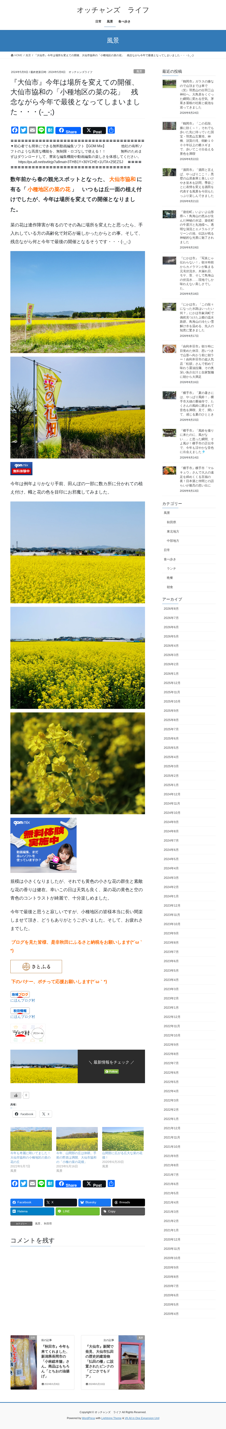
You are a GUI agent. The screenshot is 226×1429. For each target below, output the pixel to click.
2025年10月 (172, 701)
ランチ (171, 568)
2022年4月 (171, 1091)
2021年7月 (171, 1174)
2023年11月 (172, 915)
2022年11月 (172, 1026)
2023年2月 (171, 998)
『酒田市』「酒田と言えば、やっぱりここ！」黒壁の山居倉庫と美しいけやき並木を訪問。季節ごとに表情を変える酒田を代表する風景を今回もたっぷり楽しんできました (197, 182)
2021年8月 (171, 1165)
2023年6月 (171, 961)
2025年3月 (171, 766)
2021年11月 (172, 1137)
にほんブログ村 (22, 1000)
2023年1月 (171, 1007)
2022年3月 (171, 1100)
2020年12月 (172, 1239)
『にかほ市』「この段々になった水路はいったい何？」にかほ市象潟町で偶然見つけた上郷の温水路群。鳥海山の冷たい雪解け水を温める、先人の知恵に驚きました (197, 317)
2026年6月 (171, 627)
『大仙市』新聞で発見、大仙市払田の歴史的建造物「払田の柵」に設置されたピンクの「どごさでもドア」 (99, 1361)
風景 (139, 71)
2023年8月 (171, 942)
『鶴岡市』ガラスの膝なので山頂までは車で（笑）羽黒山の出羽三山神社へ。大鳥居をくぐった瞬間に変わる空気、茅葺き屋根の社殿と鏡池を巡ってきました (197, 94)
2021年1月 (171, 1230)
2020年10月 (172, 1258)
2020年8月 (171, 1276)
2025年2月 (171, 775)
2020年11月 (172, 1248)
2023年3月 (171, 989)
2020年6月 (171, 1295)
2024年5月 (171, 859)
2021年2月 (171, 1221)
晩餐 (170, 577)
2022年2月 (171, 1109)
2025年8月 (171, 720)
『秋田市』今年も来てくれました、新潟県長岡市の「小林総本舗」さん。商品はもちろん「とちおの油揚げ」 (55, 1361)
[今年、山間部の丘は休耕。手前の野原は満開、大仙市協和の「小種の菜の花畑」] (77, 1139)
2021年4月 (171, 1202)
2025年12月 (172, 683)
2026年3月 (171, 655)
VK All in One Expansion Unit (142, 1418)
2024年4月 (171, 868)
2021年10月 (172, 1146)
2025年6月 (171, 738)
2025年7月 (171, 729)
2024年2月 (171, 887)
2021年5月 (171, 1193)
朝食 (170, 587)
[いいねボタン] (15, 1095)
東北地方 (173, 531)
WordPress (88, 1418)
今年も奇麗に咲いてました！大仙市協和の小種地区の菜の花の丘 (30, 1157)
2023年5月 (171, 970)
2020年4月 (171, 1313)
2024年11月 (172, 803)
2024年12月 (172, 794)
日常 (167, 550)
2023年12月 (172, 905)
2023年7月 (171, 952)
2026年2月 (171, 664)
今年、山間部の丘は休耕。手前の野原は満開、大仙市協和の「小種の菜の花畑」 (76, 1157)
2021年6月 (171, 1184)
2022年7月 (171, 1063)
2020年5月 (171, 1304)
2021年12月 (172, 1128)
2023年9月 (171, 933)
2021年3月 (171, 1211)
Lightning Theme (111, 1418)
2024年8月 (171, 831)
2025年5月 (171, 747)
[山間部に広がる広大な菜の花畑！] (123, 1139)
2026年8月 (171, 608)
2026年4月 (171, 645)
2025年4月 (171, 757)
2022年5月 (171, 1082)
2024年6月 (171, 849)
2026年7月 (171, 618)
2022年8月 (171, 1054)
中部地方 (173, 540)
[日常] (24, 1352)
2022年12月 (172, 1017)
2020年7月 (171, 1286)
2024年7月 (171, 840)
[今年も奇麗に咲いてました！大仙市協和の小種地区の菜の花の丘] (31, 1139)
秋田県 (48, 1223)
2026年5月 (171, 636)
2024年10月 (172, 812)
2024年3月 (171, 877)
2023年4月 (171, 980)
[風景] (132, 1352)
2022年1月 (171, 1119)
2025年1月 (171, 785)
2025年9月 (171, 710)
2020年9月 (171, 1267)
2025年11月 (172, 692)
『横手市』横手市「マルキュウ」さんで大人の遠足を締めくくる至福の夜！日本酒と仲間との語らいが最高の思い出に (197, 476)
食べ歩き (170, 559)
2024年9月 (171, 822)
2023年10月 (172, 924)
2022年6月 (171, 1072)
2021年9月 (171, 1156)
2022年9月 (171, 1044)
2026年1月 (171, 673)
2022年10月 (172, 1035)
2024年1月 (171, 896)
